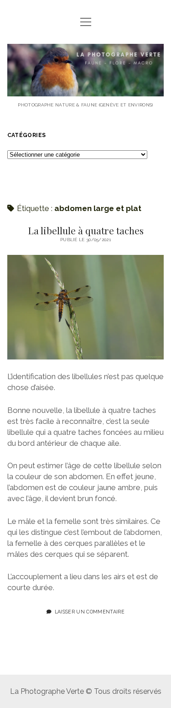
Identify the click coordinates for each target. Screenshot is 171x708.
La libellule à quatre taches (86, 230)
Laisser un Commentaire (89, 611)
